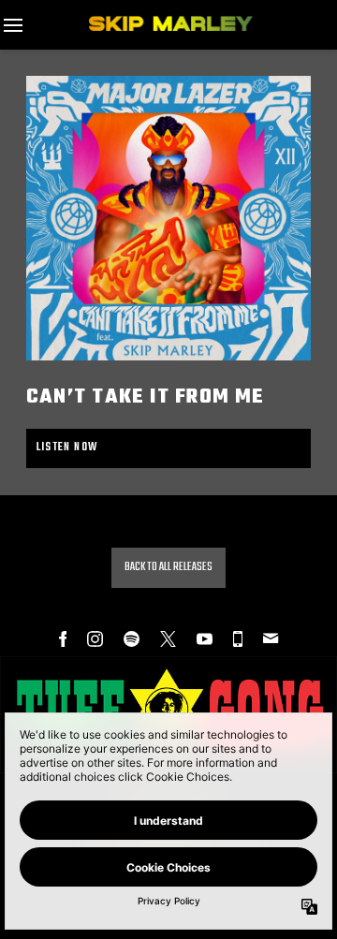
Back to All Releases (168, 567)
